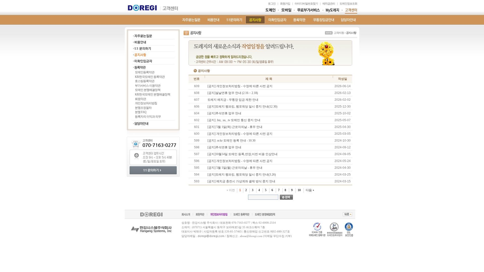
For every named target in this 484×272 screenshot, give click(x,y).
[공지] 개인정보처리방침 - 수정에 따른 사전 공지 (240, 86)
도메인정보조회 (348, 3)
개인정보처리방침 (146, 103)
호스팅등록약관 (144, 81)
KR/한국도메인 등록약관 (150, 77)
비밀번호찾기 (310, 3)
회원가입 (285, 3)
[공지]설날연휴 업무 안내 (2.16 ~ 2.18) (232, 93)
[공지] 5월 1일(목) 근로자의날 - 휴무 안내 (234, 127)
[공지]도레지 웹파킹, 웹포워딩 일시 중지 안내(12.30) (242, 106)
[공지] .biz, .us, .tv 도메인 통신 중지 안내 (233, 120)
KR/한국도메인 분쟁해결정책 (152, 94)
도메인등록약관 (144, 72)
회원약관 (140, 99)
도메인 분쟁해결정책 (147, 90)
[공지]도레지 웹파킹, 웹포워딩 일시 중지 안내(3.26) (241, 174)
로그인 (272, 3)
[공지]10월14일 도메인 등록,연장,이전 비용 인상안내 (242, 154)
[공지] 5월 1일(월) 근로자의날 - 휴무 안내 (234, 167)
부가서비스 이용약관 (147, 85)
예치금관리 (328, 3)
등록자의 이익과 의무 (148, 116)
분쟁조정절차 (143, 108)
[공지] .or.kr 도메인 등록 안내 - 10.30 (231, 140)
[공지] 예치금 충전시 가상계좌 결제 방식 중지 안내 (241, 181)
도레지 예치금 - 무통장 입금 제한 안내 (232, 99)
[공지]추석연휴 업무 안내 (224, 113)
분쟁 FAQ (140, 112)
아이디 (298, 3)
